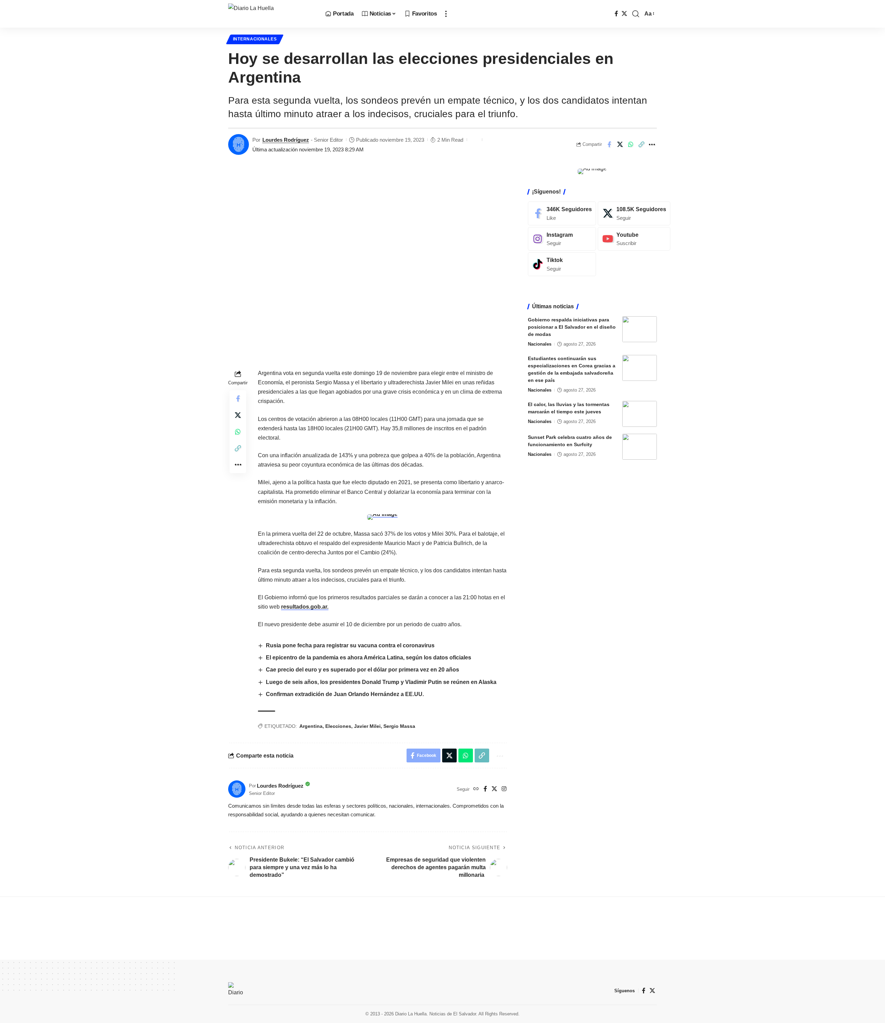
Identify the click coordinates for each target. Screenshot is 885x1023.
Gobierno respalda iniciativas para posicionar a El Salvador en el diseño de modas (572, 327)
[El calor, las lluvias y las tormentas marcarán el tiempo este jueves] (639, 414)
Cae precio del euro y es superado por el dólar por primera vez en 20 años (362, 670)
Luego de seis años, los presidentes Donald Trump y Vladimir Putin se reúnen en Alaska (381, 682)
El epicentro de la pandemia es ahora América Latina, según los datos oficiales (368, 657)
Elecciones (338, 726)
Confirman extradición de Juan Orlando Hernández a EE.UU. (345, 694)
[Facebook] (616, 13)
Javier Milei (367, 726)
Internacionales (255, 39)
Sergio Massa (399, 726)
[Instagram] (504, 789)
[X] (624, 13)
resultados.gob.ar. (304, 607)
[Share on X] (620, 144)
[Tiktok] (562, 264)
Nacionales (539, 344)
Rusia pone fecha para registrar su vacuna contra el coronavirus (350, 645)
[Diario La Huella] (271, 13)
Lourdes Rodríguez (285, 140)
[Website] (476, 789)
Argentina (311, 726)
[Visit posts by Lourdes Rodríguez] (238, 144)
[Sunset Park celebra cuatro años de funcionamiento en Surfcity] (639, 447)
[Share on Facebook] (609, 144)
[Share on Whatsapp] (630, 144)
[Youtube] (634, 239)
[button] (446, 14)
